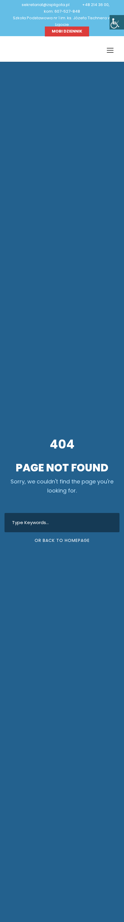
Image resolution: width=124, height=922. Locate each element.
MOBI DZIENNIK (67, 31)
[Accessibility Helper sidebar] (117, 22)
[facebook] (36, 31)
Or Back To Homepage (62, 540)
